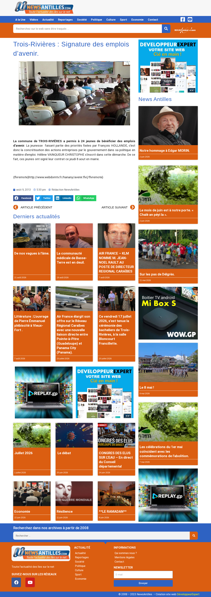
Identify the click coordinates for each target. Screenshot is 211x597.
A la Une (20, 19)
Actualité (48, 19)
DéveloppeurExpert (188, 594)
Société (82, 19)
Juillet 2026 (23, 453)
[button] (23, 198)
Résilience (65, 511)
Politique (96, 19)
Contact (153, 19)
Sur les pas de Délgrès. (157, 274)
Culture (111, 19)
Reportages (65, 19)
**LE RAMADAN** (113, 511)
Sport (123, 19)
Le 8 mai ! (147, 387)
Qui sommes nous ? (126, 553)
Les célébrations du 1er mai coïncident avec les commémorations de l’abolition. (164, 451)
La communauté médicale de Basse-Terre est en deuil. (72, 257)
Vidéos (34, 19)
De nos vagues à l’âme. (31, 253)
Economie (137, 19)
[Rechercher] (166, 28)
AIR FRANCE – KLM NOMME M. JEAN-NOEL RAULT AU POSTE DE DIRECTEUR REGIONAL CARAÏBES (116, 262)
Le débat (64, 453)
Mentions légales (125, 557)
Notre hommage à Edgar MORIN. (165, 151)
